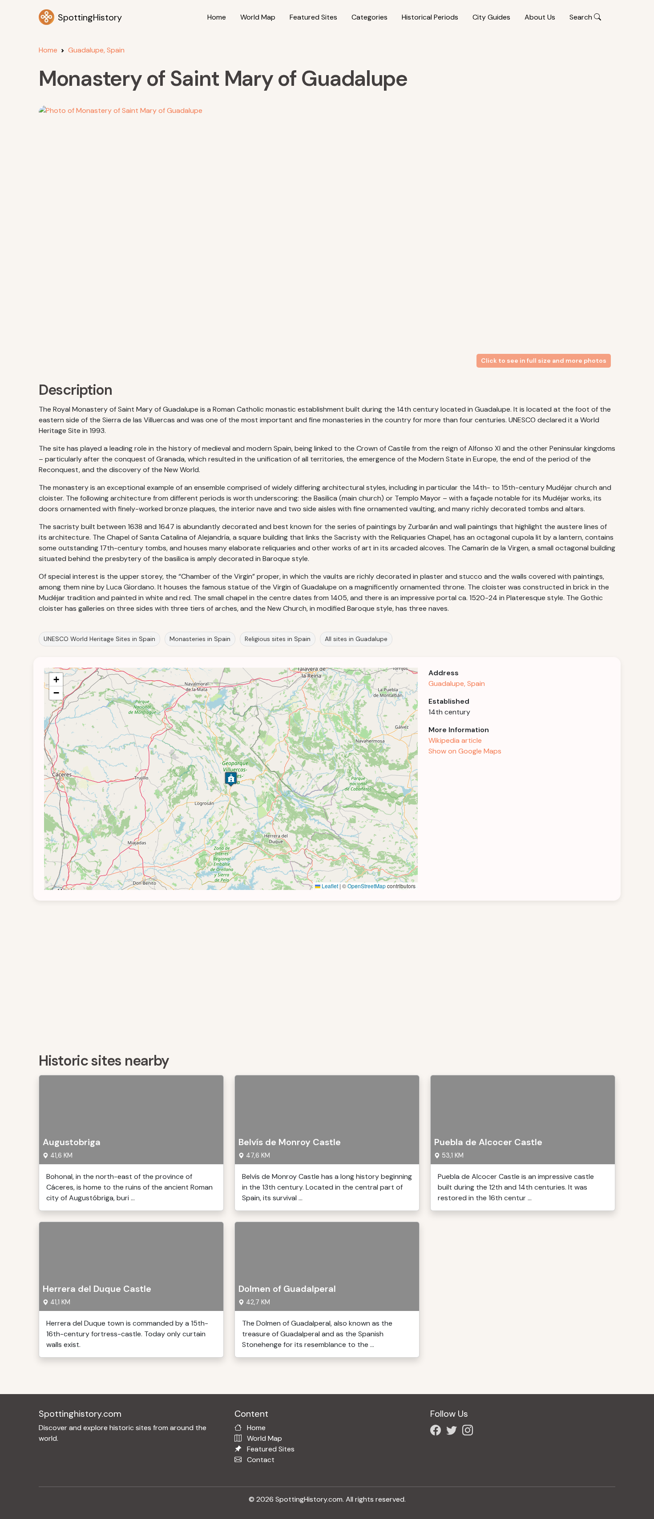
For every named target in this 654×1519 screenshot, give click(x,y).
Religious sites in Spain (278, 639)
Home (216, 17)
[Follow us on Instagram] (469, 1431)
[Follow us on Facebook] (437, 1431)
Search (581, 17)
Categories (369, 17)
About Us (540, 17)
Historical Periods (430, 17)
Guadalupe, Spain (96, 50)
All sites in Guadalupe (356, 639)
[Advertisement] (306, 973)
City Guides (491, 17)
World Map (257, 17)
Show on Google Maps (464, 751)
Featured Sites (313, 17)
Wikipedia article (455, 740)
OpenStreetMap (366, 886)
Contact (261, 1459)
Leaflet (329, 886)
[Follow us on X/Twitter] (453, 1431)
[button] (231, 779)
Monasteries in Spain (200, 639)
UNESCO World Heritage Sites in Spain (99, 639)
